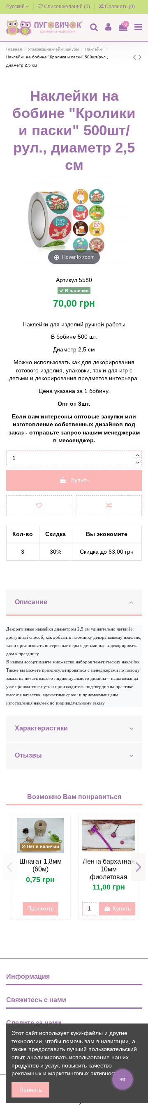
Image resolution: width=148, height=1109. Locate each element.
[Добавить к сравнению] (109, 505)
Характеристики (41, 728)
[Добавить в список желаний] (39, 505)
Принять (30, 1089)
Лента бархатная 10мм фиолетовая (109, 869)
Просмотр (40, 908)
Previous (9, 867)
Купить (80, 480)
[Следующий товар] (140, 57)
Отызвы (28, 755)
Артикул (66, 280)
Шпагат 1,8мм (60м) (40, 865)
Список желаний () (67, 6)
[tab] (74, 603)
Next (138, 867)
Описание (31, 601)
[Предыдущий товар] (136, 57)
